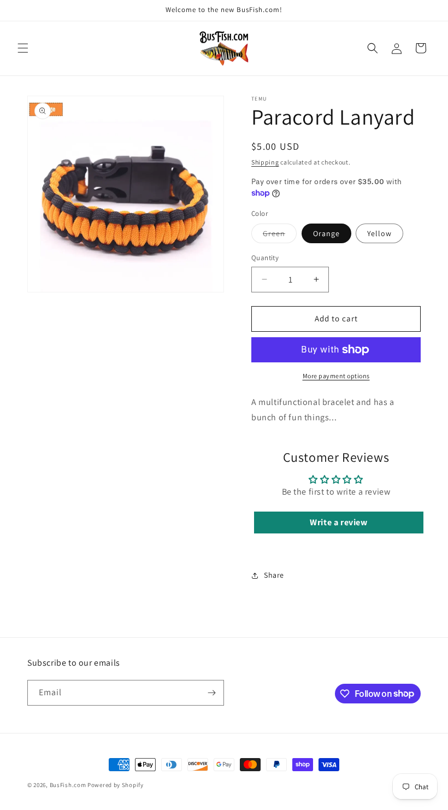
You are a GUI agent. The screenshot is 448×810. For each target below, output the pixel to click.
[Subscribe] (211, 693)
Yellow (379, 233)
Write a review (338, 522)
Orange (326, 233)
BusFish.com (68, 785)
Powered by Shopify (115, 785)
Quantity (265, 257)
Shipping (265, 162)
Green (280, 235)
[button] (23, 48)
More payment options (336, 376)
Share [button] (274, 575)
